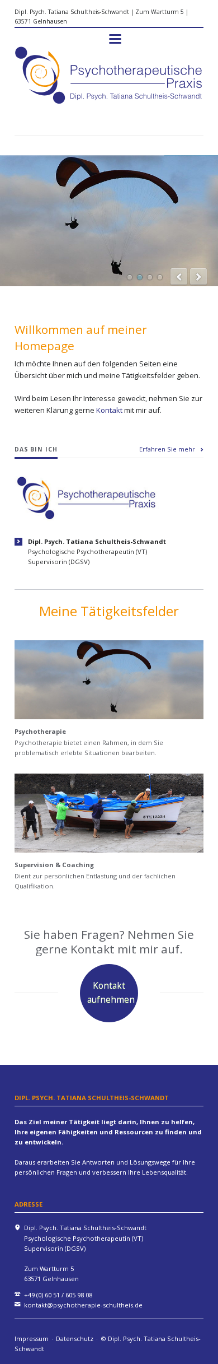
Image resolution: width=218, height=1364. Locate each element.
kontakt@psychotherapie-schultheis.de (83, 1305)
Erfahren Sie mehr (167, 449)
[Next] (198, 276)
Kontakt (110, 410)
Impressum (32, 1338)
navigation (115, 39)
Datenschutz (74, 1338)
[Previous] (178, 276)
